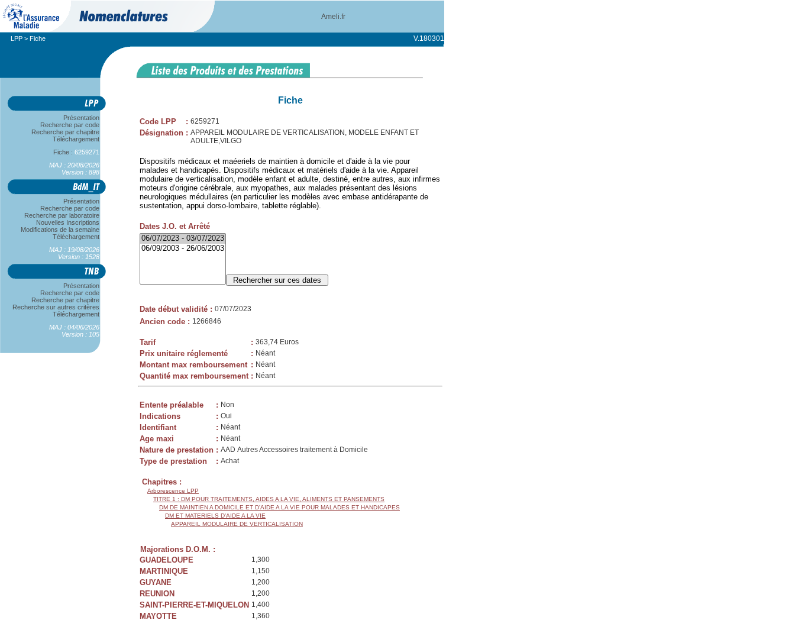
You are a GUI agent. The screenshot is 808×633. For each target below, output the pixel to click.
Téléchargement (76, 139)
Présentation (81, 117)
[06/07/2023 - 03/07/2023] (182, 239)
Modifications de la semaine (60, 229)
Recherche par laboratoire (62, 215)
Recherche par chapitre (65, 131)
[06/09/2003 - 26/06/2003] (182, 249)
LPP (16, 38)
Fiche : (71, 152)
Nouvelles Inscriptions (67, 222)
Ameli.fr (333, 16)
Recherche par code (70, 124)
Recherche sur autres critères (56, 307)
